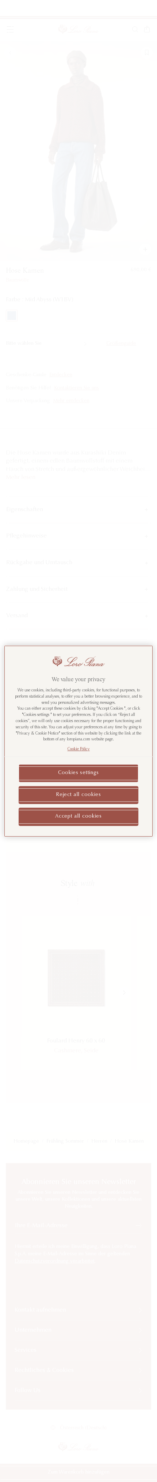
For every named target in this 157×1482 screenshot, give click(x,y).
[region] (78, 741)
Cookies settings (78, 773)
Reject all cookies (78, 794)
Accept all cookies (78, 816)
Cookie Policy (79, 749)
